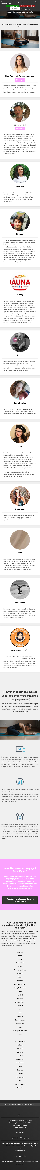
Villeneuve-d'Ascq (20, 1084)
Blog (20, 1130)
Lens (20, 1034)
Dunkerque (20, 1016)
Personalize (15, 9)
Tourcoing (20, 1073)
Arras (20, 966)
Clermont (20, 1005)
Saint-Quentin (20, 1063)
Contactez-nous (20, 1132)
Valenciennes (20, 1077)
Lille (20, 1038)
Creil (20, 1009)
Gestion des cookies (20, 1127)
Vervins (20, 1080)
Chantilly (20, 998)
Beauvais (20, 973)
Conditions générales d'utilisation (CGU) (20, 1123)
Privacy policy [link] (25, 9)
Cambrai (20, 995)
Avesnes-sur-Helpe (20, 970)
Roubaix (20, 1055)
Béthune (20, 980)
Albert (20, 956)
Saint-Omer (20, 1059)
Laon (20, 1027)
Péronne (20, 1052)
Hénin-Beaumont (20, 1020)
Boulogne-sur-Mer (20, 984)
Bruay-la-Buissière (20, 988)
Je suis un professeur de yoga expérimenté (20, 900)
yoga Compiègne (20, 1150)
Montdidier (20, 1048)
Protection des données (20, 1125)
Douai (20, 1013)
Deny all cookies (28, 6)
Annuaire (10, 1120)
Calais (20, 991)
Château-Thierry (20, 1002)
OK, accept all (13, 6)
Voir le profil (20, 80)
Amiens (20, 959)
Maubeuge (20, 1045)
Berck (20, 977)
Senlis (20, 1066)
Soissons (20, 1070)
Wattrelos (20, 1088)
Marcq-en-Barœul (20, 1041)
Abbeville (20, 952)
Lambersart (20, 1023)
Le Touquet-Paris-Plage (20, 1030)
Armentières (20, 963)
